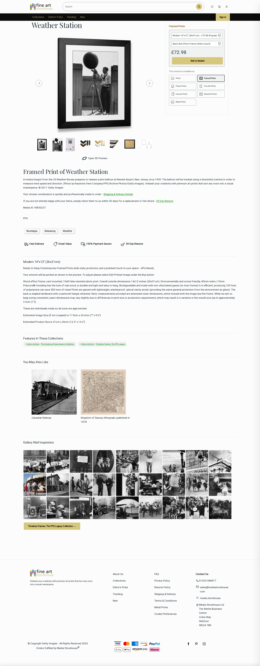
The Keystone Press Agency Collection (57, 344)
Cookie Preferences (165, 613)
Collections (38, 17)
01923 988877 (207, 580)
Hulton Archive (32, 344)
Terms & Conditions (165, 600)
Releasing (50, 230)
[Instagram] (204, 645)
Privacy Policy (162, 580)
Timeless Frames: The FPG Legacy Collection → (52, 526)
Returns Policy (162, 587)
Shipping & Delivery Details (118, 194)
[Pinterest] (196, 645)
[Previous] (39, 83)
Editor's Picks (55, 17)
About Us (118, 574)
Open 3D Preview (97, 158)
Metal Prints (161, 607)
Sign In (223, 17)
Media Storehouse (67, 648)
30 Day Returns (164, 200)
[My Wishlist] (212, 6)
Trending (71, 17)
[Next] (149, 83)
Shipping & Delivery (165, 594)
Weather (67, 230)
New (82, 17)
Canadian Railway (41, 417)
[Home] (44, 6)
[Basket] (219, 6)
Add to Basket (197, 60)
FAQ (156, 574)
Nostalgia (31, 230)
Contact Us (202, 574)
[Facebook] (188, 645)
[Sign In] (226, 6)
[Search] (199, 7)
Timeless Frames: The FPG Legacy (110, 344)
